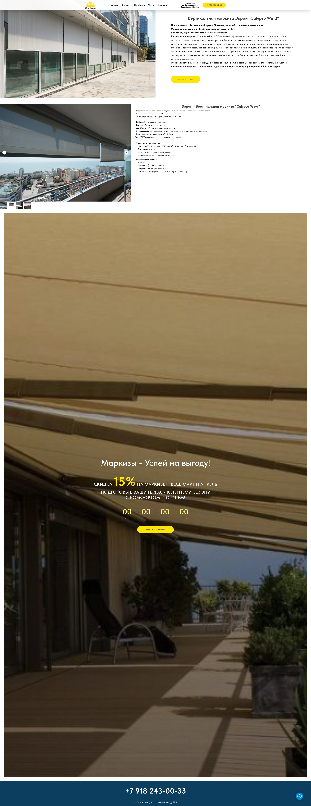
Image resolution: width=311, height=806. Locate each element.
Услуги (151, 5)
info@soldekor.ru (192, 7)
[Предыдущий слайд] (4, 153)
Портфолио (139, 5)
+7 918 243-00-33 (155, 790)
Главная (114, 5)
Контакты (162, 5)
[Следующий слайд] (126, 153)
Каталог (126, 5)
